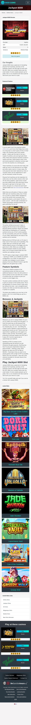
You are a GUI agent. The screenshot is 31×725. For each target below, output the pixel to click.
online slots (6, 149)
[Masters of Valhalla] (15, 478)
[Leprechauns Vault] (15, 529)
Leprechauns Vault (16, 541)
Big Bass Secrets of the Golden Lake (15, 413)
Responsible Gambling (9, 696)
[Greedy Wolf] (15, 577)
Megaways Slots (7, 610)
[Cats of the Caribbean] (15, 553)
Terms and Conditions (21, 696)
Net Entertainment (19, 187)
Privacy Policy (20, 694)
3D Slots (5, 607)
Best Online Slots (11, 694)
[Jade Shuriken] (15, 503)
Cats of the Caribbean (15, 564)
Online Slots (6, 599)
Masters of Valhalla (15, 490)
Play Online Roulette (10, 691)
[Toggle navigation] (28, 2)
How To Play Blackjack (21, 689)
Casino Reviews (9, 675)
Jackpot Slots (7, 603)
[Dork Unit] (15, 426)
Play (22, 87)
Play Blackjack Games (9, 689)
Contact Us (23, 678)
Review (22, 90)
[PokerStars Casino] (9, 89)
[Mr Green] (9, 116)
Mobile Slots (6, 614)
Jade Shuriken (15, 516)
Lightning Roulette (21, 691)
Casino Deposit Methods (11, 678)
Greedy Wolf (15, 590)
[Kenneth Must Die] (15, 452)
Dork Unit (15, 439)
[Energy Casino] (8, 647)
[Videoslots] (9, 102)
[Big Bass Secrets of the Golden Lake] (15, 399)
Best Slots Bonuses (8, 617)
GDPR (15, 699)
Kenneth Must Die (15, 465)
